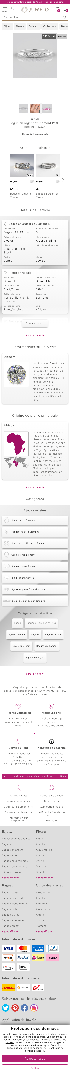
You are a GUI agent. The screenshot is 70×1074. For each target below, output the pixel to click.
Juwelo (41, 261)
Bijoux (7, 26)
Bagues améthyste (13, 898)
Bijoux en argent (21, 646)
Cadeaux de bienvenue (18, 812)
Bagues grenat (11, 926)
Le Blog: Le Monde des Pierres (51, 814)
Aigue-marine (44, 850)
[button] (5, 9)
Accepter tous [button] (35, 1059)
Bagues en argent (35, 657)
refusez (10, 1042)
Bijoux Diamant (16, 634)
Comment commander (18, 801)
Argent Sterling (46, 241)
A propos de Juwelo (52, 796)
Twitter (5, 1008)
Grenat (40, 872)
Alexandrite (43, 892)
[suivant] (62, 180)
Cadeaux (34, 26)
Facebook (24, 1008)
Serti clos (42, 298)
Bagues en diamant (46, 646)
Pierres (20, 26)
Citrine (40, 861)
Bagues (35, 634)
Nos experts (51, 801)
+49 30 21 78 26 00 (21, 764)
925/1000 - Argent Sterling (16, 251)
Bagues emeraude (13, 920)
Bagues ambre (10, 909)
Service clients (18, 796)
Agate (39, 839)
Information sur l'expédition (18, 819)
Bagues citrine (10, 915)
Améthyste (42, 898)
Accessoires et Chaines (16, 839)
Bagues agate (10, 892)
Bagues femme (53, 634)
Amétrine (41, 904)
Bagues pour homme (14, 866)
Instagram (34, 1008)
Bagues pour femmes (15, 861)
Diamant (9, 281)
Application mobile (51, 807)
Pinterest (15, 1008)
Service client (18, 748)
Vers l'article (33, 335)
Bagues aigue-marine (15, 904)
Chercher (65, 17)
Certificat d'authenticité (18, 807)
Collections (49, 26)
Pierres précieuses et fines (41, 623)
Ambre (40, 855)
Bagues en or (10, 855)
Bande (8, 261)
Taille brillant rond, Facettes (16, 300)
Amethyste (42, 844)
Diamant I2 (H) (46, 281)
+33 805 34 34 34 (21, 761)
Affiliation (52, 821)
